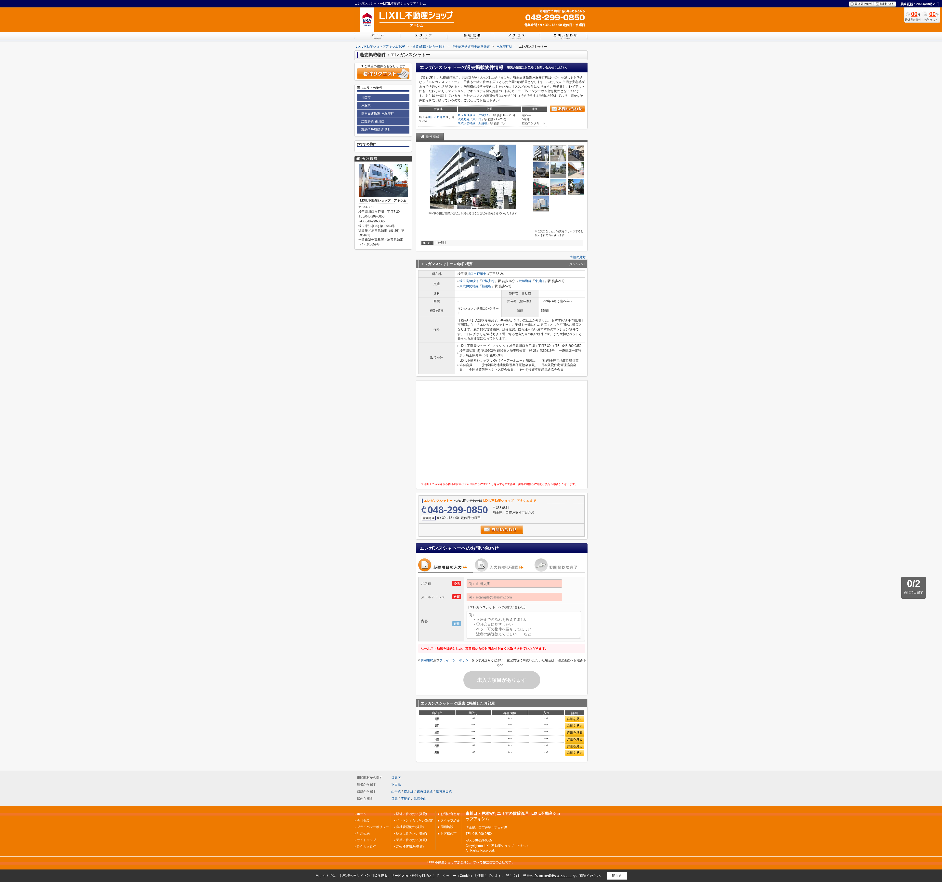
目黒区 (396, 777)
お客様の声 (449, 833)
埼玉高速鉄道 (466, 115)
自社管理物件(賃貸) (410, 827)
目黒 (394, 799)
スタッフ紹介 (450, 820)
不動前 (405, 799)
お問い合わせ (450, 814)
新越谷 (482, 123)
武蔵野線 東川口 (372, 121)
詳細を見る (575, 719)
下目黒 (396, 784)
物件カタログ (366, 846)
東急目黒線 (425, 791)
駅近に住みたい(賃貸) (411, 814)
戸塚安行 (484, 115)
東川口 (476, 119)
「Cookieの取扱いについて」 (553, 876)
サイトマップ (366, 840)
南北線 (409, 791)
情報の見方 (578, 257)
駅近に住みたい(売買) (411, 833)
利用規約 (426, 660)
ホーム (361, 814)
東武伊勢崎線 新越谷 (376, 129)
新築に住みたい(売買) (411, 840)
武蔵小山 (420, 799)
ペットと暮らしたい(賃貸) (414, 820)
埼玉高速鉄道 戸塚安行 (377, 113)
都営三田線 (444, 791)
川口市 (432, 117)
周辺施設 (447, 827)
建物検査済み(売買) (410, 846)
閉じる (617, 876)
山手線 (396, 791)
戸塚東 (441, 117)
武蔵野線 (464, 119)
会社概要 (363, 820)
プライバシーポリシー (455, 660)
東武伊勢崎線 (466, 123)
